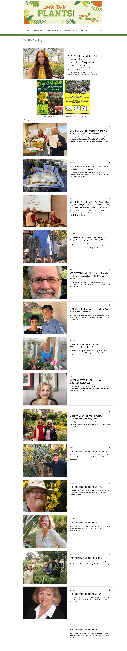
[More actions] (110, 127)
